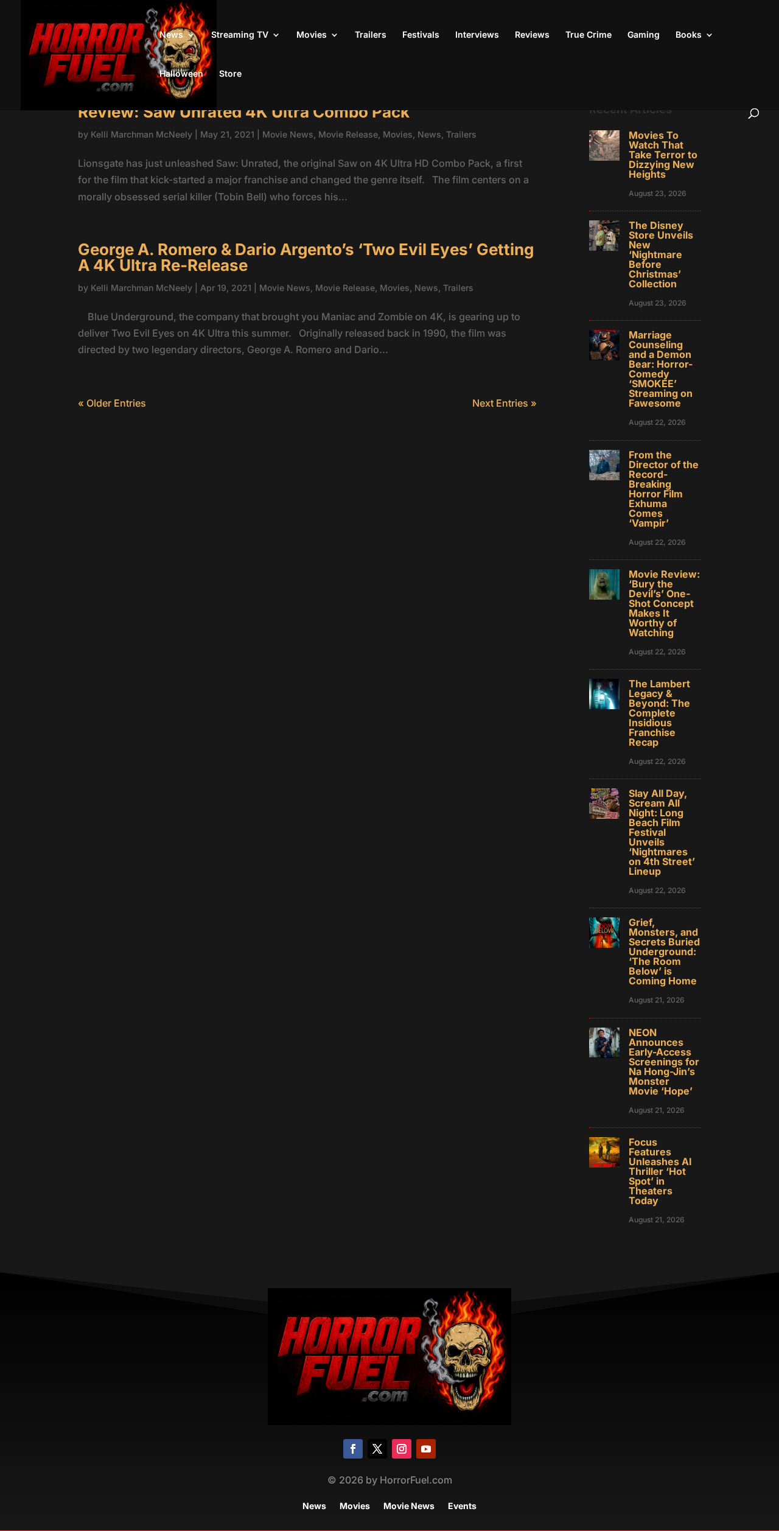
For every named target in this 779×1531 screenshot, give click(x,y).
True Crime (588, 35)
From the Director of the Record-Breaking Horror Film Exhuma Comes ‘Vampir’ (664, 489)
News (171, 35)
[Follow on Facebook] (353, 1449)
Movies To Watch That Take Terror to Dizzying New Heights (663, 154)
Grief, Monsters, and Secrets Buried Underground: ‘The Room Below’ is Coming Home (664, 951)
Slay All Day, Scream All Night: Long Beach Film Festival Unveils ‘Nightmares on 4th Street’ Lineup (662, 832)
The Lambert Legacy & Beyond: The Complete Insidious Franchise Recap (659, 713)
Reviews (532, 35)
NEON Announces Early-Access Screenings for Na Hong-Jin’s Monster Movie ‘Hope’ (664, 1061)
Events (462, 1506)
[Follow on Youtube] (426, 1449)
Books (689, 35)
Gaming (643, 35)
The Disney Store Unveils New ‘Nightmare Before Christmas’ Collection (661, 254)
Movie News (287, 134)
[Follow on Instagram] (401, 1449)
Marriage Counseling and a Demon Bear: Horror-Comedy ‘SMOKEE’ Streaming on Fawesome (661, 369)
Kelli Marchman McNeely (141, 134)
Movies (311, 35)
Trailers (370, 35)
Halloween (181, 74)
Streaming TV (239, 35)
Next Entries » (504, 403)
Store (230, 74)
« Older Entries (112, 403)
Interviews (477, 35)
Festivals (420, 35)
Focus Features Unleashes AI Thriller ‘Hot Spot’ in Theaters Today (660, 1171)
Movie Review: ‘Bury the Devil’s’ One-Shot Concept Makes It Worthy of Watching (664, 603)
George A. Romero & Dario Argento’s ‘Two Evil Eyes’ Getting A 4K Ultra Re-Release (306, 257)
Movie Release (348, 134)
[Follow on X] (377, 1449)
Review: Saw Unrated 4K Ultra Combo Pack (244, 111)
